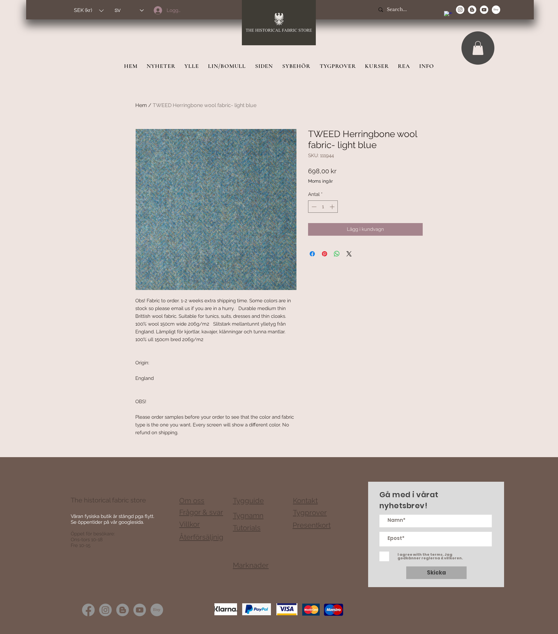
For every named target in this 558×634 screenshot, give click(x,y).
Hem (141, 105)
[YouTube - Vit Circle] (484, 9)
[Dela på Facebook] (312, 254)
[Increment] (332, 207)
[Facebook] (88, 610)
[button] (89, 10)
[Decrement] (313, 207)
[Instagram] (105, 610)
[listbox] (89, 10)
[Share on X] (349, 254)
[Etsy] (496, 9)
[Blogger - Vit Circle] (472, 9)
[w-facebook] (448, 15)
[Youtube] (139, 610)
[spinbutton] (323, 207)
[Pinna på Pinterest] (324, 254)
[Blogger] (122, 610)
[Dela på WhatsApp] (337, 254)
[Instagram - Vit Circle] (460, 9)
